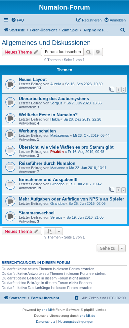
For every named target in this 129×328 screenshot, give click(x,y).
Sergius (56, 103)
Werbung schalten (37, 130)
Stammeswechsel (37, 212)
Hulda (55, 119)
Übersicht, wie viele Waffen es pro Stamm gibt (66, 147)
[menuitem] (17, 20)
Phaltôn (57, 152)
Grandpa (57, 184)
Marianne (57, 168)
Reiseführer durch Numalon (47, 163)
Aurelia (55, 84)
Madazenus (59, 135)
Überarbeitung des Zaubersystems (54, 98)
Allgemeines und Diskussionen (46, 42)
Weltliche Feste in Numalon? (48, 114)
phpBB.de (87, 315)
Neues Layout (33, 79)
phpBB (47, 309)
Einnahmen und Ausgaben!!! (48, 179)
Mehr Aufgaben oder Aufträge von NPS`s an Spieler (71, 199)
